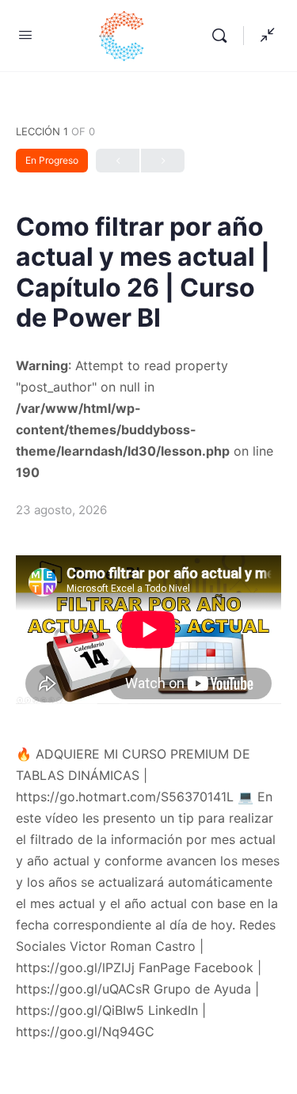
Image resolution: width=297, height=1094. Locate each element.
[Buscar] (223, 35)
